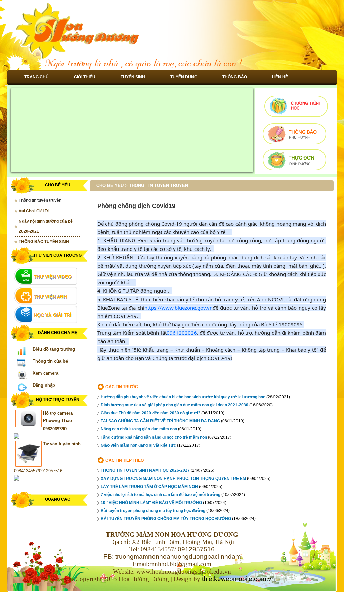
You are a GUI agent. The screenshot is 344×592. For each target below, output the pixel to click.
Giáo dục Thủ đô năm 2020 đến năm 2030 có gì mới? (150, 413)
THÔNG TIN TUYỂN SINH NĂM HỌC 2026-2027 (145, 470)
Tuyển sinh (133, 77)
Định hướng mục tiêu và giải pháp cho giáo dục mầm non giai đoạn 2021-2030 (174, 405)
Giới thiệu (84, 77)
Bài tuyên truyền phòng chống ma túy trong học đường (153, 510)
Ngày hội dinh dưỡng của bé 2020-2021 (46, 226)
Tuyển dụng (183, 77)
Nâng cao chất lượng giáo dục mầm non (139, 429)
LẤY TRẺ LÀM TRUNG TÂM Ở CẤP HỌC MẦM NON (149, 486)
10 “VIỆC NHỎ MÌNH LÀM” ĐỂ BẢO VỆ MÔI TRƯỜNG (151, 502)
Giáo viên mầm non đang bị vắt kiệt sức (138, 445)
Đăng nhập (44, 385)
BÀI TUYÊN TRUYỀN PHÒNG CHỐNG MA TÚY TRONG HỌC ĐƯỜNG (166, 518)
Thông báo (234, 77)
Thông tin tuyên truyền (40, 200)
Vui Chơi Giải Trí (34, 211)
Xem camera (45, 373)
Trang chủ (36, 77)
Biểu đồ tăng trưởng (54, 349)
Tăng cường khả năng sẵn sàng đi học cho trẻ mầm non (154, 437)
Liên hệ (280, 77)
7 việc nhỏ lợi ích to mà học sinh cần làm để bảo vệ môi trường (160, 494)
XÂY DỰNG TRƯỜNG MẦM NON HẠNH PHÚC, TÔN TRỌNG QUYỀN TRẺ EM (173, 478)
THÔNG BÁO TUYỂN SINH (44, 241)
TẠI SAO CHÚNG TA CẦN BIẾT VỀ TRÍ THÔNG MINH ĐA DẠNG (160, 421)
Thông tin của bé (50, 361)
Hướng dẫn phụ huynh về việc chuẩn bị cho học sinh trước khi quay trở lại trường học (183, 397)
